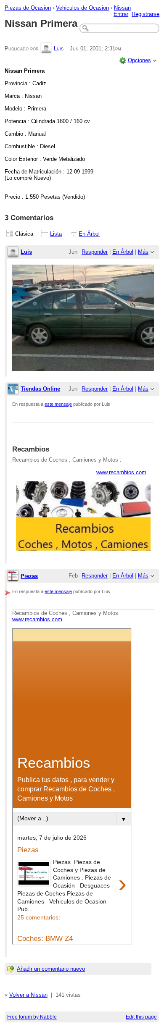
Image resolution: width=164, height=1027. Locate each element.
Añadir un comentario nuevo (51, 969)
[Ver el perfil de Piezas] (13, 576)
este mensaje (58, 404)
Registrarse (145, 14)
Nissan (122, 8)
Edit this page (141, 1017)
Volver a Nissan (28, 995)
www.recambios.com (121, 472)
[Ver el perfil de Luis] (46, 48)
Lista (56, 234)
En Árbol (89, 234)
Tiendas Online (40, 389)
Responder (95, 252)
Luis (58, 48)
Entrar (121, 14)
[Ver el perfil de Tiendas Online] (13, 389)
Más (143, 252)
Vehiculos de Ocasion (82, 8)
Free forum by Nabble (32, 1017)
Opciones (139, 60)
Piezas (29, 576)
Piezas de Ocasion (28, 8)
